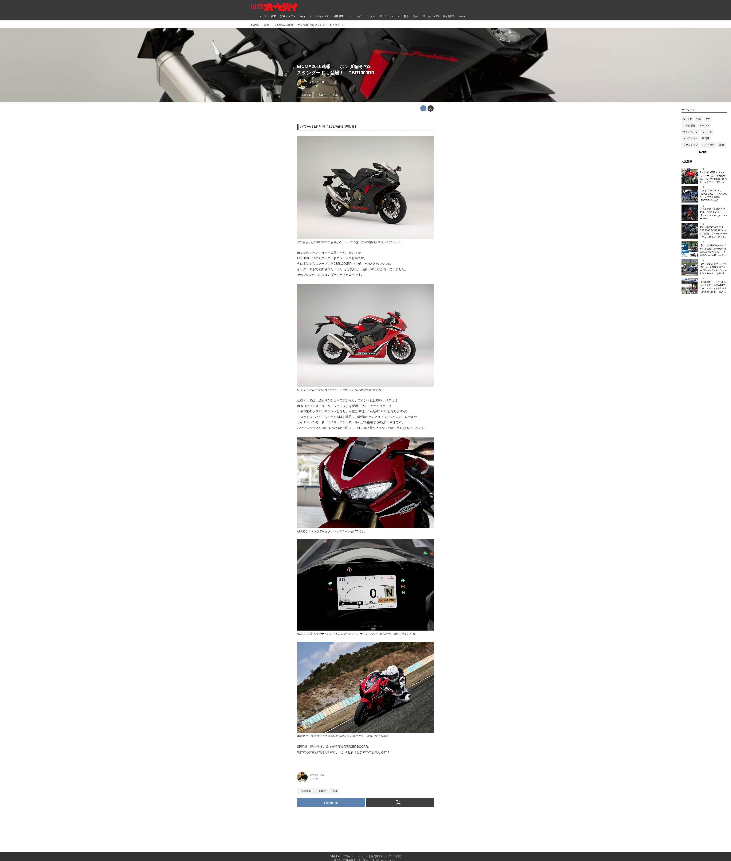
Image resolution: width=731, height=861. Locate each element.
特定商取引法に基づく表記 (386, 856)
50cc (721, 144)
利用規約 (335, 856)
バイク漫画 (689, 125)
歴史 (707, 119)
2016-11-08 (317, 82)
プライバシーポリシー (355, 856)
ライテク (707, 131)
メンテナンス (690, 138)
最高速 (705, 138)
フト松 (314, 85)
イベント (704, 125)
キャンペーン (690, 131)
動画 (698, 119)
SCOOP (687, 119)
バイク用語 (708, 144)
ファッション (690, 144)
